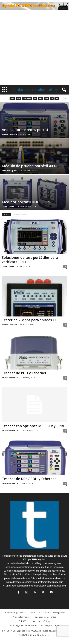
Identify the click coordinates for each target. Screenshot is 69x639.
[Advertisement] (34, 48)
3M (56, 98)
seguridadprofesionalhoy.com (31, 585)
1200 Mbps (27, 98)
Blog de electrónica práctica (18, 574)
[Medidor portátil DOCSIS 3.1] (34, 193)
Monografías (59, 612)
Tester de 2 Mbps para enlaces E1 (29, 320)
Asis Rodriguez (9, 170)
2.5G (40, 98)
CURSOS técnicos (27, 621)
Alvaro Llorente (10, 377)
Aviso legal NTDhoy (50, 625)
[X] (43, 592)
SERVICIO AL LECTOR (39, 612)
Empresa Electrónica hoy (52, 570)
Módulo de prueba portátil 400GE (30, 165)
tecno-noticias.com (57, 585)
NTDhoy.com (9, 585)
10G (18, 98)
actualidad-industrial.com (20, 563)
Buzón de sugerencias (15, 612)
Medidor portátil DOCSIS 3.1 (26, 202)
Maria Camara (9, 134)
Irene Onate (8, 206)
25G (46, 98)
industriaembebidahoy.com (51, 578)
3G (52, 98)
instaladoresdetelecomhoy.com (22, 582)
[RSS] (35, 592)
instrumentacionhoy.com (50, 582)
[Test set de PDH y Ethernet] (34, 351)
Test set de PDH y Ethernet (24, 373)
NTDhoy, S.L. (39, 559)
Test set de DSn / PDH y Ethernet (29, 478)
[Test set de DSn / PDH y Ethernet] (34, 457)
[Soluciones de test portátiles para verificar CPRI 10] (34, 236)
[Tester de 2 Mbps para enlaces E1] (34, 296)
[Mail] (27, 592)
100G (12, 98)
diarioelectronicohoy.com (26, 570)
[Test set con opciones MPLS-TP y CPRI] (34, 404)
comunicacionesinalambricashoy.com (24, 567)
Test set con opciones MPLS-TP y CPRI (33, 426)
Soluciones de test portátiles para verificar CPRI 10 (30, 259)
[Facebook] (19, 592)
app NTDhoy (44, 621)
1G (35, 98)
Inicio (16, 214)
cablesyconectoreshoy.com (48, 563)
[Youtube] (50, 592)
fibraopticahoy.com (42, 574)
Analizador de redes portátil (26, 129)
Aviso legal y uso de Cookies (23, 625)
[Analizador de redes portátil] (34, 125)
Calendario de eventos (45, 617)
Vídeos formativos (21, 617)
